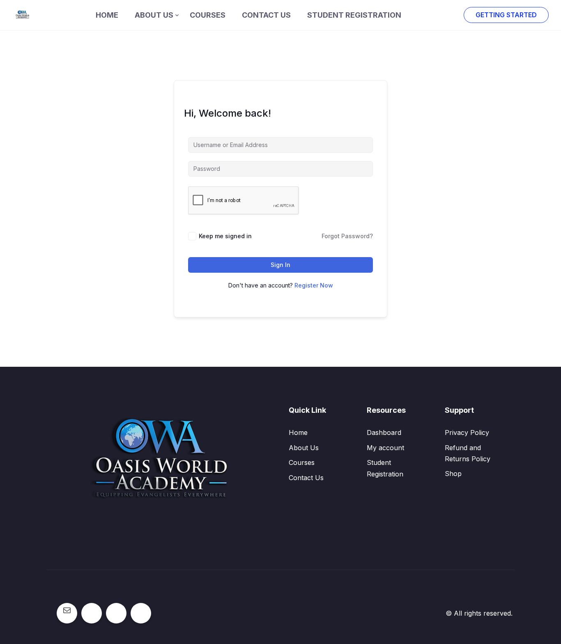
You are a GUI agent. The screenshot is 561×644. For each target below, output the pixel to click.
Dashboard (384, 432)
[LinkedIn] (141, 610)
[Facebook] (91, 610)
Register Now (313, 285)
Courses (207, 15)
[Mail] (67, 610)
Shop (453, 473)
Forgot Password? (347, 235)
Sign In (280, 264)
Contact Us (266, 15)
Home (107, 15)
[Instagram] (116, 610)
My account (385, 448)
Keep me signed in (225, 235)
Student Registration (354, 15)
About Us (154, 15)
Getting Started (506, 15)
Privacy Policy (467, 432)
